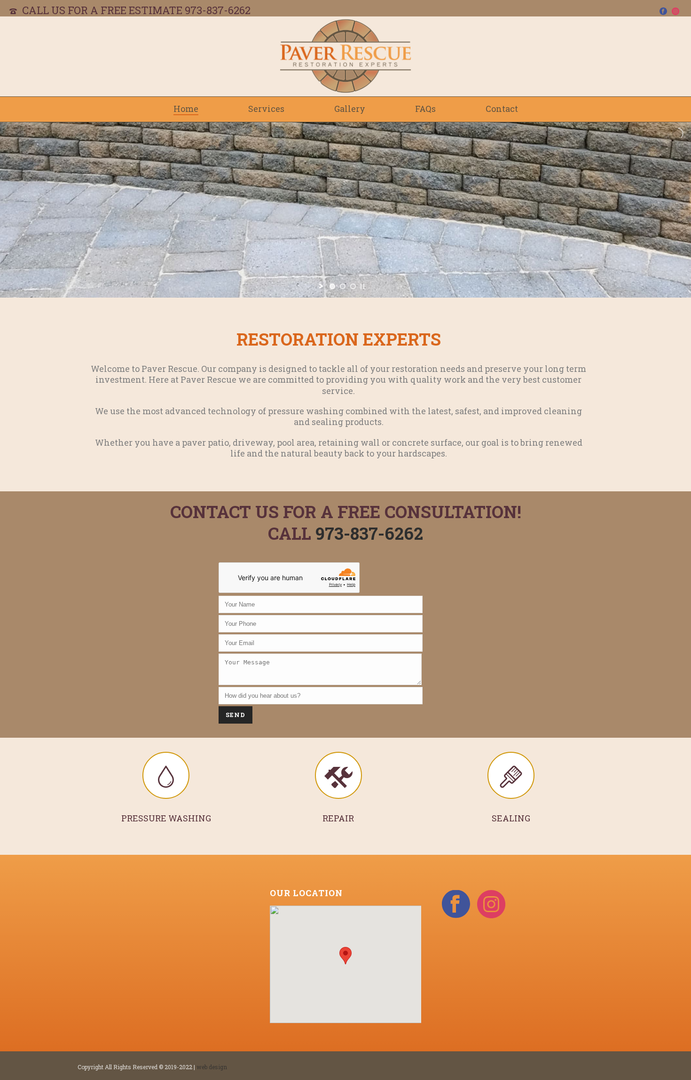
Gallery (349, 108)
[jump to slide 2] (343, 286)
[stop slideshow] (362, 286)
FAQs (425, 108)
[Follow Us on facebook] (456, 904)
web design (211, 1067)
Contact (502, 108)
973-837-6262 (218, 10)
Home (185, 108)
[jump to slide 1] (332, 286)
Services (266, 108)
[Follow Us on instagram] (491, 904)
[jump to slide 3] (353, 286)
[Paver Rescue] (345, 56)
